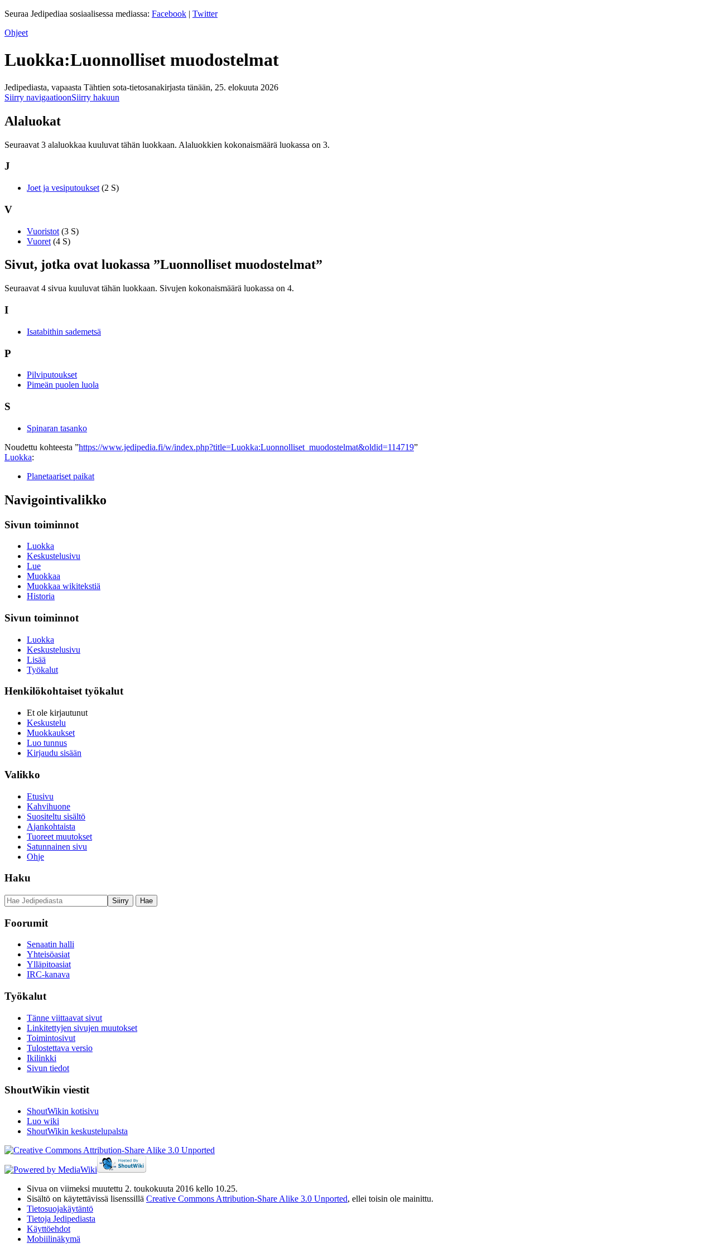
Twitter (205, 13)
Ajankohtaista (51, 826)
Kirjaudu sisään (54, 753)
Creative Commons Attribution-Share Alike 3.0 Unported (247, 1198)
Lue (34, 566)
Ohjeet (16, 32)
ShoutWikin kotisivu (63, 1111)
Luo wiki (43, 1121)
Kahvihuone (48, 806)
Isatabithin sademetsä (64, 331)
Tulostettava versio (60, 1048)
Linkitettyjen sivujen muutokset (82, 1028)
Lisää (36, 659)
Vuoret (39, 241)
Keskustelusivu (53, 556)
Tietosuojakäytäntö (60, 1208)
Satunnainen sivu (57, 846)
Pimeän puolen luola (63, 384)
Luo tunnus (47, 743)
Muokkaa (43, 576)
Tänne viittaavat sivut (64, 1018)
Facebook (169, 13)
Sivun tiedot (48, 1068)
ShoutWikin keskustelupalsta (77, 1131)
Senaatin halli (50, 944)
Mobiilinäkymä (53, 1239)
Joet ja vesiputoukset (63, 187)
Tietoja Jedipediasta (61, 1218)
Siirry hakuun (95, 97)
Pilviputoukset (52, 374)
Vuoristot (43, 231)
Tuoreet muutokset (59, 836)
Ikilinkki (41, 1058)
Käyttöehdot (48, 1228)
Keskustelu (46, 722)
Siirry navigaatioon (37, 97)
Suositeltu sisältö (56, 816)
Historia (41, 596)
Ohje (35, 856)
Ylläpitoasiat (49, 964)
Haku (17, 878)
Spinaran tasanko (57, 428)
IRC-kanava (48, 974)
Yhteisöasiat (48, 954)
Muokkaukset (51, 733)
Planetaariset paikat (60, 476)
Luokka (18, 457)
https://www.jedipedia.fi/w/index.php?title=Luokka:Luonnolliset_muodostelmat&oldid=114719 (246, 447)
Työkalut (42, 669)
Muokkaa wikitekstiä (63, 586)
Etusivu (40, 796)
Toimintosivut (51, 1038)
